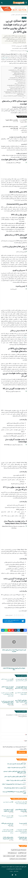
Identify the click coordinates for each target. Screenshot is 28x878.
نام (26, 734)
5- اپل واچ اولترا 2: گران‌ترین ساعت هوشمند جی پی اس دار (14, 96)
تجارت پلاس (17, 15)
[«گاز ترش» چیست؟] (21, 818)
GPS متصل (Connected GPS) (18, 74)
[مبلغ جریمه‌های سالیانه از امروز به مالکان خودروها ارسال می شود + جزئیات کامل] (7, 832)
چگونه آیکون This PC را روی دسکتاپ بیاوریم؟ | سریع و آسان (21, 701)
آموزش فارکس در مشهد (21, 856)
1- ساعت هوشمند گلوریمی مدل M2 (17, 88)
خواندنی (13, 15)
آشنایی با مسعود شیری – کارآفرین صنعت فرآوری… (8, 810)
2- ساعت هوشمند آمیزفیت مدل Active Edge (15, 90)
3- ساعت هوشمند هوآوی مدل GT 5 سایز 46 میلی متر (14, 91)
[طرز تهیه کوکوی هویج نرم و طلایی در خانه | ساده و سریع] (21, 681)
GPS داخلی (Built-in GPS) (19, 73)
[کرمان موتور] (14, 9)
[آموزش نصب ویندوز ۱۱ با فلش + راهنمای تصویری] (7, 681)
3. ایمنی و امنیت (21, 82)
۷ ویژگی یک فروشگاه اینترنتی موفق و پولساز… (21, 810)
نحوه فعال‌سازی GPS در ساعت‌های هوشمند (15, 85)
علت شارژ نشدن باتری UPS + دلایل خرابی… (7, 824)
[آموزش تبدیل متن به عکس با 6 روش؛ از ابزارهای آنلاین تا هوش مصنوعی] (7, 696)
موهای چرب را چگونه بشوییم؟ (12, 120)
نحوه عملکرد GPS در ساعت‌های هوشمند (16, 70)
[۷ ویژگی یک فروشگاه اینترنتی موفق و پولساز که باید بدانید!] (21, 804)
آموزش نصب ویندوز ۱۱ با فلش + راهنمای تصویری (7, 687)
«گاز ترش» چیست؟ (23, 823)
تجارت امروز (5, 58)
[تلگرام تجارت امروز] (14, 621)
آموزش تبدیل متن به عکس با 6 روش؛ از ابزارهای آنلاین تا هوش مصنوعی (7, 702)
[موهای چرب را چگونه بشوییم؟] (23, 121)
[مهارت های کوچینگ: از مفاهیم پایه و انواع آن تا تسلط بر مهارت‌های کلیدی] (21, 832)
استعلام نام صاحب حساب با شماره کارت (18, 859)
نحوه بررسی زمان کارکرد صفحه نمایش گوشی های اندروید (10, 127)
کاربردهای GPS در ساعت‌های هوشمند (17, 78)
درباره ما (11, 871)
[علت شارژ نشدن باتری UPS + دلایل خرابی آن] (7, 818)
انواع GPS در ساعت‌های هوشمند (17, 71)
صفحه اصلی (23, 15)
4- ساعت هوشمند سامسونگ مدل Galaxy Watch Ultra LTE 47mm (14, 93)
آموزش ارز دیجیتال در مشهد (9, 856)
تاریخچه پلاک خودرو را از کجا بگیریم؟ (18, 850)
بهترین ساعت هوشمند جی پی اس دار (16, 87)
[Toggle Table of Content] (23, 68)
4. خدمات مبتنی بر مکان (19, 83)
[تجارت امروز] (18, 2)
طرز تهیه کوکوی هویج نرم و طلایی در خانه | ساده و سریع (21, 687)
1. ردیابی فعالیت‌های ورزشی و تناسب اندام (16, 79)
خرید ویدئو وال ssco (12, 853)
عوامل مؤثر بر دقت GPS (19, 76)
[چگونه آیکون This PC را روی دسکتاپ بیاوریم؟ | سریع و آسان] (21, 695)
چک (25, 337)
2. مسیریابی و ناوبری (20, 81)
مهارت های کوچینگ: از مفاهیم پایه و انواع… (22, 838)
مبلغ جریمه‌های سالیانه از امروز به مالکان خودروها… (7, 838)
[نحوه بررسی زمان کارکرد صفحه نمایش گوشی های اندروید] (23, 129)
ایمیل (25, 741)
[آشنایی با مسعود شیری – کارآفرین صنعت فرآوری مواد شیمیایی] (7, 804)
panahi (24, 46)
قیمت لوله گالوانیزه (22, 853)
